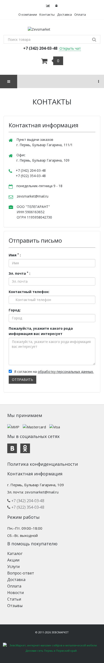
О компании (27, 14)
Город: (15, 310)
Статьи (14, 599)
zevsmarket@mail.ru (32, 196)
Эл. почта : (19, 273)
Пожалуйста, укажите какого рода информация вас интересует (41, 331)
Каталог (14, 553)
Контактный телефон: (29, 291)
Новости (15, 592)
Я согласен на (54, 371)
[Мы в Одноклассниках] (25, 448)
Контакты (47, 14)
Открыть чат (70, 48)
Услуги (13, 566)
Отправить (22, 379)
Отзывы (14, 605)
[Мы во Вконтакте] (12, 448)
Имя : (15, 255)
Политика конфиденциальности (42, 464)
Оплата (80, 14)
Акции (13, 560)
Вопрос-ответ (20, 573)
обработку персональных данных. (66, 371)
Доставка (64, 14)
